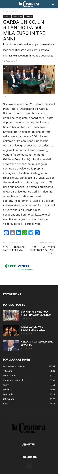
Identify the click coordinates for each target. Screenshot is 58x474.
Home (5, 11)
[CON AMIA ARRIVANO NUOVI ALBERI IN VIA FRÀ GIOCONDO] (11, 315)
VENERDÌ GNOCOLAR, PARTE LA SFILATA (14, 249)
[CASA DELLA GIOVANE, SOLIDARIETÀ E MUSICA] (11, 330)
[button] (5, 4)
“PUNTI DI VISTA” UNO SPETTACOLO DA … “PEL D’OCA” (42, 250)
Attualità (15, 11)
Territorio (28, 16)
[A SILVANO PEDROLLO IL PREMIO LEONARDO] (11, 345)
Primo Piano (17, 16)
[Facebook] (29, 466)
